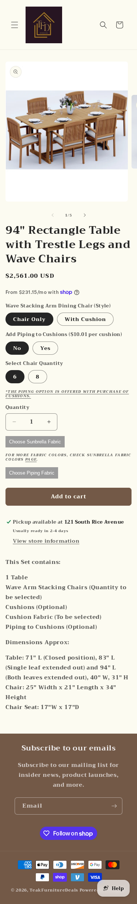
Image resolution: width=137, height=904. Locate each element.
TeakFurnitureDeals (54, 890)
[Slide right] (85, 215)
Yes (45, 348)
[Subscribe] (114, 806)
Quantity (17, 407)
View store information (46, 540)
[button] (15, 25)
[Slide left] (53, 215)
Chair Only (29, 319)
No (17, 348)
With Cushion (85, 319)
